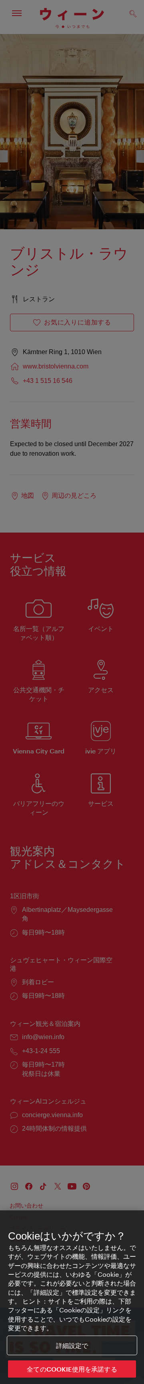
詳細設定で (72, 1345)
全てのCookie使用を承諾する (72, 1369)
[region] (72, 1297)
